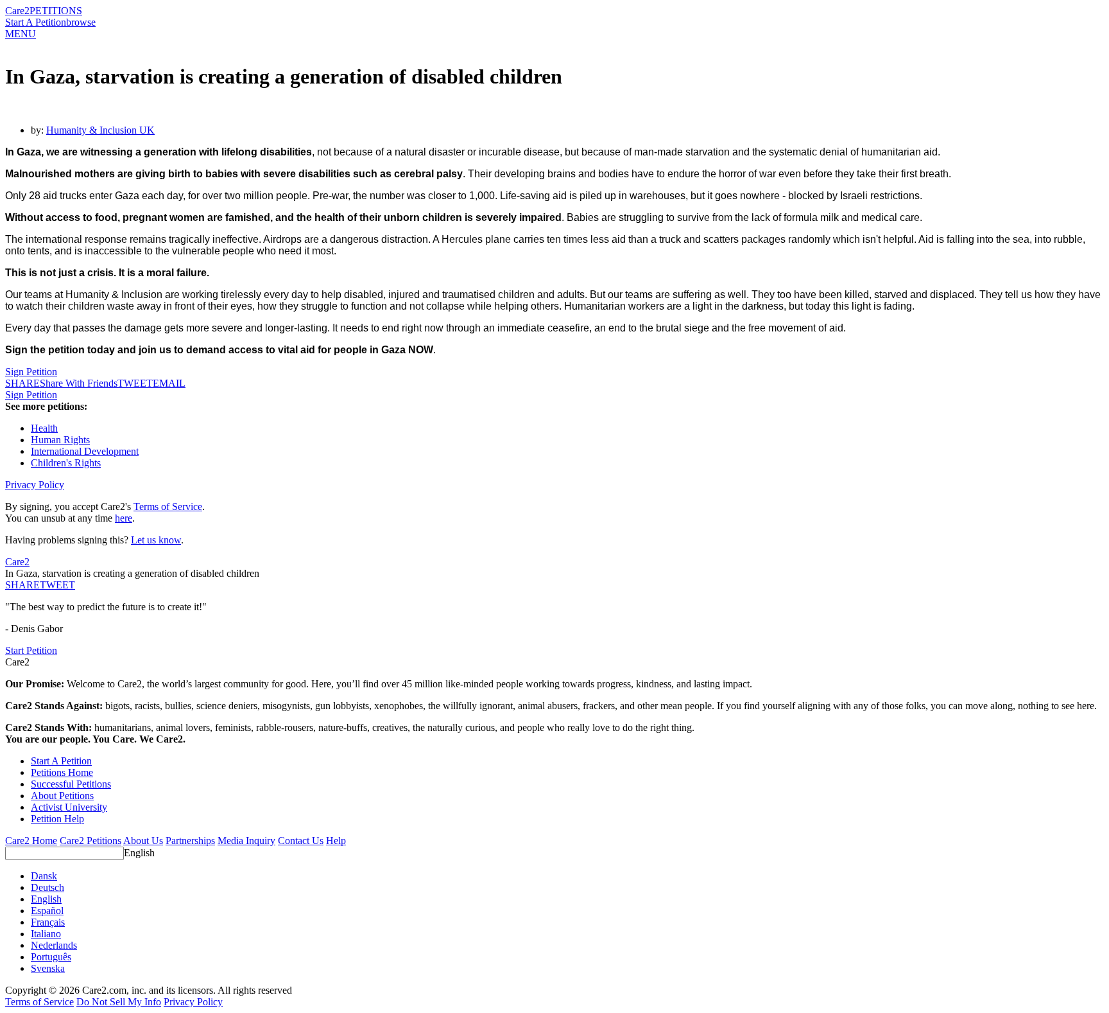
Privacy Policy (34, 484)
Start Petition (31, 650)
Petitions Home (62, 772)
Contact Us (300, 840)
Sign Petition (31, 371)
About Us (143, 840)
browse (81, 22)
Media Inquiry (246, 840)
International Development (85, 451)
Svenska (48, 968)
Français (48, 922)
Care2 (17, 10)
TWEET (135, 383)
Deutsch (47, 887)
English (139, 852)
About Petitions (62, 795)
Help (336, 840)
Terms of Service (167, 506)
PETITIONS (56, 10)
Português (51, 956)
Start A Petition (35, 22)
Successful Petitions (71, 784)
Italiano (46, 933)
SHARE (22, 584)
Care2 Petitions (90, 840)
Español (47, 910)
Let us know (156, 539)
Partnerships (190, 840)
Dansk (44, 875)
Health (44, 428)
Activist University (69, 807)
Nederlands (54, 945)
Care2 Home (31, 840)
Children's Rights (66, 462)
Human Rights (60, 439)
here (123, 518)
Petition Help (57, 818)
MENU (20, 33)
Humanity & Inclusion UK (100, 130)
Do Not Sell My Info (118, 1001)
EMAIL (169, 383)
